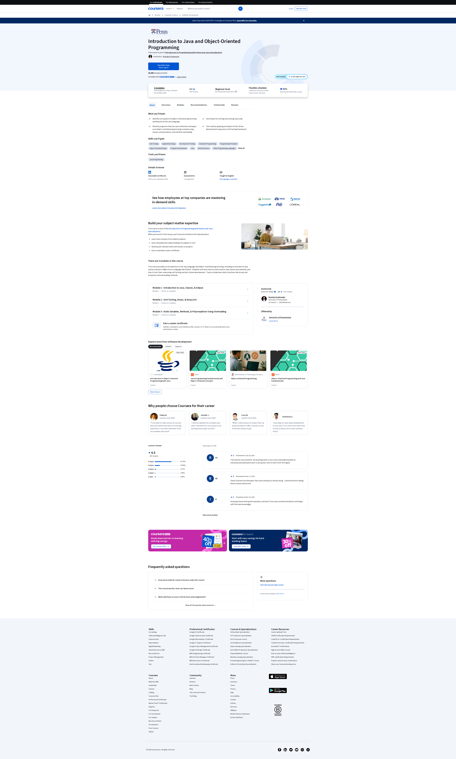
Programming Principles (228, 144)
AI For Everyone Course (238, 639)
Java (192, 148)
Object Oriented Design (158, 148)
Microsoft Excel (154, 653)
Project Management (156, 657)
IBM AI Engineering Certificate (200, 653)
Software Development (190, 15)
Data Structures (203, 148)
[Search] (240, 9)
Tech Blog (193, 696)
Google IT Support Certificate (200, 643)
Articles (233, 703)
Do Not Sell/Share (236, 717)
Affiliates (233, 710)
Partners (193, 682)
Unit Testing (154, 144)
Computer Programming (207, 144)
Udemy (151, 732)
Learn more (181, 77)
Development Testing (187, 144)
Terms (232, 685)
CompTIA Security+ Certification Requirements (287, 643)
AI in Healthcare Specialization (241, 643)
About (152, 105)
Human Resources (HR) (157, 650)
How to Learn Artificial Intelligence (283, 653)
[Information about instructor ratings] (275, 292)
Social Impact (153, 724)
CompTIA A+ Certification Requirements (285, 639)
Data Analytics (154, 643)
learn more (280, 594)
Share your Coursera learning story (283, 664)
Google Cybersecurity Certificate (201, 636)
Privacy (233, 689)
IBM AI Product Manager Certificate (202, 657)
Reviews (234, 105)
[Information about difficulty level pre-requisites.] (236, 91)
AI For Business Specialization (241, 636)
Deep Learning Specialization (240, 646)
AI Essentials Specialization (240, 632)
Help (232, 692)
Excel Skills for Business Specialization (244, 650)
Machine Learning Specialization (241, 657)
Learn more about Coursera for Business (169, 208)
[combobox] (209, 9)
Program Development (179, 148)
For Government (154, 714)
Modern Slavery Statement (239, 714)
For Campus (153, 717)
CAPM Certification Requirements (283, 636)
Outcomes (166, 105)
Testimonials (219, 105)
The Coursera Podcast (198, 692)
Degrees (152, 707)
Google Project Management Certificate (204, 646)
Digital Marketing (155, 646)
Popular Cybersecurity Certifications (284, 660)
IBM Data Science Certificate (200, 660)
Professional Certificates (157, 699)
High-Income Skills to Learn (280, 650)
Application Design (169, 144)
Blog (191, 689)
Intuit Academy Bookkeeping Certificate (204, 664)
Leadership (153, 685)
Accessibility (234, 696)
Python (151, 660)
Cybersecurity (154, 639)
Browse (157, 15)
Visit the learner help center (272, 585)
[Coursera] (155, 9)
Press (232, 678)
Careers (151, 689)
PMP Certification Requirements (282, 657)
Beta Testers (194, 685)
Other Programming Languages (224, 148)
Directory (233, 707)
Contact (233, 699)
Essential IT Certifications (280, 646)
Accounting (153, 632)
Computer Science (171, 15)
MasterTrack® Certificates (158, 703)
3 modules (159, 88)
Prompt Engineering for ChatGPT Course (244, 660)
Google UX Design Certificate (200, 650)
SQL (150, 664)
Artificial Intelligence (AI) (157, 636)
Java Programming (156, 159)
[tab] (155, 346)
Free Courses (153, 728)
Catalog (151, 692)
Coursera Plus (154, 696)
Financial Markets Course (239, 653)
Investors (233, 682)
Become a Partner (155, 721)
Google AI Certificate (197, 632)
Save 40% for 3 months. (247, 20)
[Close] (304, 20)
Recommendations (199, 105)
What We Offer (154, 682)
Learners (193, 678)
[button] (180, 9)
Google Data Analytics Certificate (201, 639)
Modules (180, 105)
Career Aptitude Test (278, 632)
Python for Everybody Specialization (243, 664)
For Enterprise (154, 710)
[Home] (149, 15)
